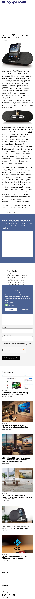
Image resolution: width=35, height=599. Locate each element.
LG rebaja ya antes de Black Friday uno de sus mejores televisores (16, 393)
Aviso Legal (5, 592)
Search (31, 5)
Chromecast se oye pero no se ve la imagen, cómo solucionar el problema (16, 527)
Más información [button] (9, 302)
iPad (30, 132)
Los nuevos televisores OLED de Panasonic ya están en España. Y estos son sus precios (17, 497)
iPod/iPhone (17, 71)
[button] (6, 305)
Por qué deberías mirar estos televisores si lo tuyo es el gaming (15, 426)
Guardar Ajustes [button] (24, 309)
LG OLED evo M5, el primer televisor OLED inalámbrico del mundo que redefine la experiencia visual (16, 459)
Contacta (5, 585)
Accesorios (11, 213)
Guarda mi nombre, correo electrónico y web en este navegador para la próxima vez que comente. (17, 343)
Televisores (5, 390)
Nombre (4, 327)
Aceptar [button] (11, 309)
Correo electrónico (7, 335)
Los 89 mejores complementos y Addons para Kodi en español (14, 557)
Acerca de (5, 572)
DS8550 (5, 88)
